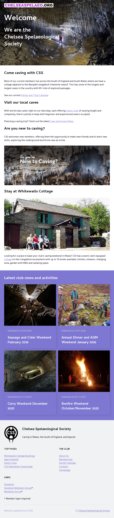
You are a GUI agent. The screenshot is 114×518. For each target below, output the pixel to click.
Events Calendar (67, 462)
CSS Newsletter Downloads (18, 466)
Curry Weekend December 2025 (28, 406)
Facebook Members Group (18, 488)
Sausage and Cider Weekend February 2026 (29, 340)
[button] (106, 5)
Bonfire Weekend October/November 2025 (80, 406)
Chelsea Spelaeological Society (94, 510)
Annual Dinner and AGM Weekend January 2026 (80, 340)
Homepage (64, 470)
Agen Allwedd (11, 459)
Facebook (9, 484)
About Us (64, 455)
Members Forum (12, 491)
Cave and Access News (61, 121)
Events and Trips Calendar (34, 95)
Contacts (63, 466)
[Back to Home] (28, 5)
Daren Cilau (10, 462)
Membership (66, 459)
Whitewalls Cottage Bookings (19, 455)
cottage (8, 259)
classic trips (72, 110)
